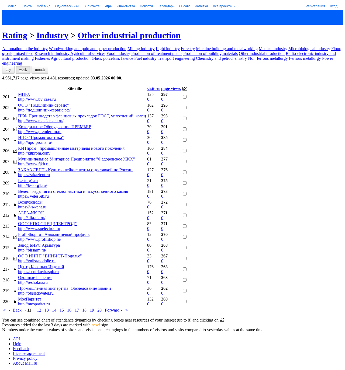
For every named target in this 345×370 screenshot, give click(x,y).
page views (171, 88)
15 (62, 310)
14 (54, 310)
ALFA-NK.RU (31, 213)
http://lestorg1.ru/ (32, 185)
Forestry (188, 48)
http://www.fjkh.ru (34, 164)
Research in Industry (52, 53)
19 (92, 310)
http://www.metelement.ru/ (40, 120)
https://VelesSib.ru (33, 196)
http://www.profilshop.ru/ (39, 239)
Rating (14, 35)
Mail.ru (13, 6)
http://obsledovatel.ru (36, 293)
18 (84, 310)
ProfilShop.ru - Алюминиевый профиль (53, 234)
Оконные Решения (35, 277)
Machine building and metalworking (227, 48)
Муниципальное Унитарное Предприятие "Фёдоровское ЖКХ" (76, 159)
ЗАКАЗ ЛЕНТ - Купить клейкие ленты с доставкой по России (75, 169)
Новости (146, 6)
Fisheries (42, 58)
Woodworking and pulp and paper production (87, 48)
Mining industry (141, 48)
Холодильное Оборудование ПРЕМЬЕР (54, 126)
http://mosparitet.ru (34, 304)
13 (46, 310)
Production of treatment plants (156, 53)
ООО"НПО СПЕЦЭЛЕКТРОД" (47, 223)
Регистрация (315, 6)
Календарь (166, 6)
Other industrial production (129, 35)
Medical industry (273, 48)
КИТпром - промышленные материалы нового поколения (71, 148)
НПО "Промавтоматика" (41, 137)
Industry (52, 35)
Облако (184, 6)
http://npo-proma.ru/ (35, 142)
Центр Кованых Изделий (41, 266)
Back (15, 310)
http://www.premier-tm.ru (39, 131)
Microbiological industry (309, 48)
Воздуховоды (30, 202)
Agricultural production (71, 58)
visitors (153, 88)
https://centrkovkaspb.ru (38, 271)
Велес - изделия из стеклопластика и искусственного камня (73, 191)
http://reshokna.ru (33, 282)
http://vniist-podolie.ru (37, 261)
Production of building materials (210, 53)
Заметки (201, 6)
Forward (113, 310)
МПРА (24, 94)
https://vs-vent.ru (32, 207)
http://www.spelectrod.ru (39, 228)
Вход (333, 6)
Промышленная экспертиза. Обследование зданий (64, 288)
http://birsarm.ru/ (32, 250)
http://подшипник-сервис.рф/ (44, 110)
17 (77, 310)
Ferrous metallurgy (305, 58)
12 (39, 310)
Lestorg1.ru (28, 180)
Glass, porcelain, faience (112, 58)
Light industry (168, 48)
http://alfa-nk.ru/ (31, 217)
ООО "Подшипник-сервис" (43, 105)
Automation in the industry (25, 48)
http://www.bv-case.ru (37, 99)
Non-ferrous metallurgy (268, 58)
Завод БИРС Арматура (39, 245)
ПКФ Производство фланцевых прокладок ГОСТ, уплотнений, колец (82, 116)
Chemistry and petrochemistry (221, 58)
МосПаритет (29, 299)
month (40, 70)
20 (99, 310)
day (8, 70)
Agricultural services (87, 53)
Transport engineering (176, 58)
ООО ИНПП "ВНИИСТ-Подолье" (50, 256)
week (23, 70)
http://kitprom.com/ (34, 153)
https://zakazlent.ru (34, 174)
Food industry (118, 53)
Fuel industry (145, 58)
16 (69, 310)
